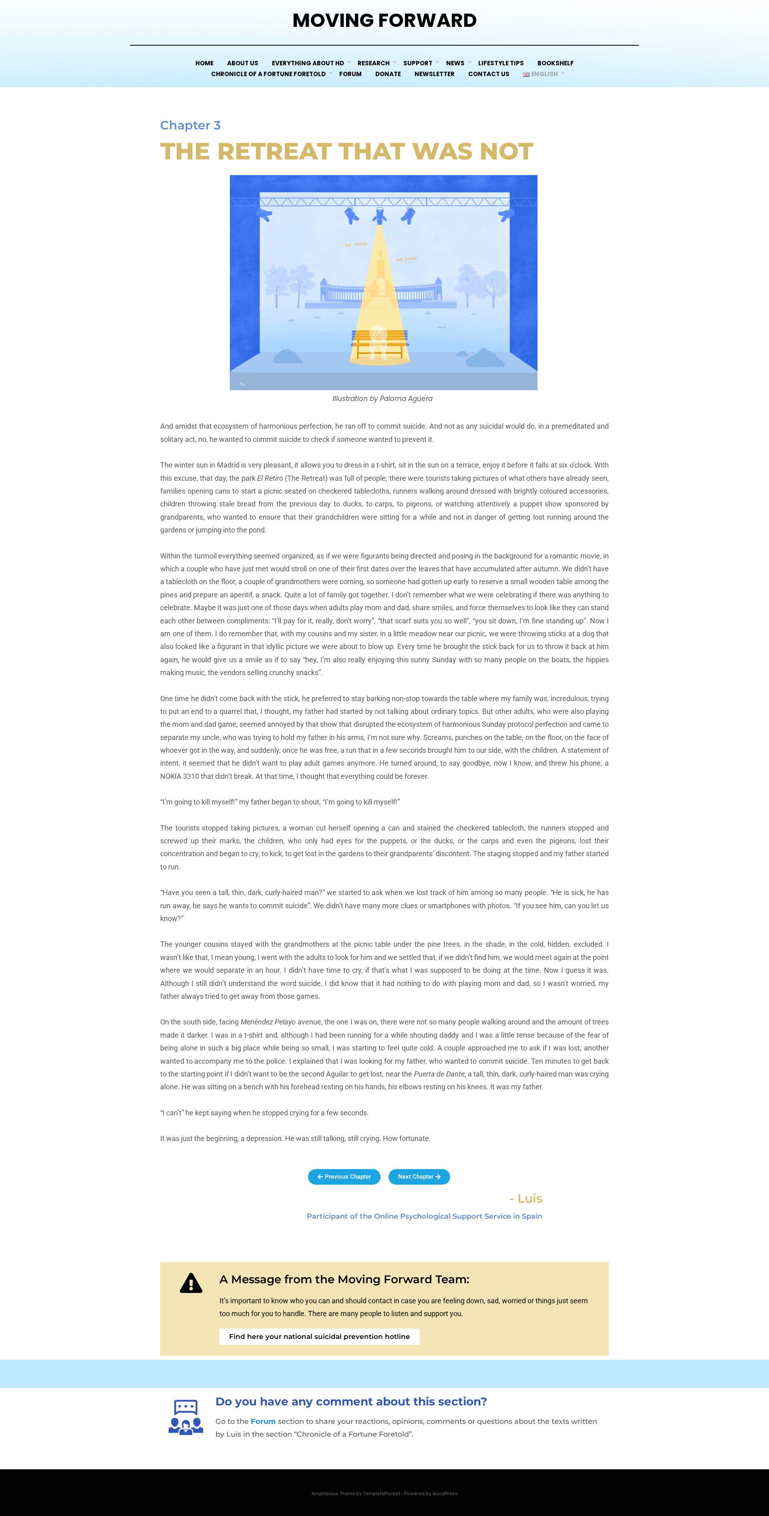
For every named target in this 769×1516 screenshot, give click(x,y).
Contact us (488, 74)
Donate (388, 74)
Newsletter (435, 74)
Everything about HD (308, 63)
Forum (350, 74)
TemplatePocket (381, 1493)
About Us (242, 63)
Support (418, 63)
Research (374, 63)
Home (204, 63)
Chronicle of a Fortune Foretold (268, 74)
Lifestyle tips (501, 63)
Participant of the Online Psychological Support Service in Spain (424, 1216)
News (455, 63)
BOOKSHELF (555, 63)
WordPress (445, 1493)
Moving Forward (384, 20)
